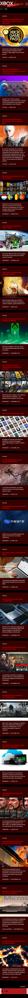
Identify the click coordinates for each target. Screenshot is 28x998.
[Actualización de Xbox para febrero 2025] (14, 240)
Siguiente (22, 986)
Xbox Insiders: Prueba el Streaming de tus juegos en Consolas (11, 367)
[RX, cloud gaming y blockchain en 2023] (14, 567)
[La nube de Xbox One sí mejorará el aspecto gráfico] (14, 955)
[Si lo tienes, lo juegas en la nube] (14, 426)
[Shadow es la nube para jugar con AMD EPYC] (14, 613)
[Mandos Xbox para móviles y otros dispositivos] (14, 710)
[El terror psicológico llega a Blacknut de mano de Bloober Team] (14, 135)
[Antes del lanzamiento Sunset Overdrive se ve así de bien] (14, 856)
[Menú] (26, 4)
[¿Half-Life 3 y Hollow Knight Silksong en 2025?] (14, 287)
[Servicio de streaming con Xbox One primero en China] (14, 759)
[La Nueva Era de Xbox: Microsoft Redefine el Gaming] (14, 333)
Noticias (4, 16)
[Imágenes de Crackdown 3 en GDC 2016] (14, 808)
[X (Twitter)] (2, 991)
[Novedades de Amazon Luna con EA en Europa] (14, 190)
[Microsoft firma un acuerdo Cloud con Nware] (14, 521)
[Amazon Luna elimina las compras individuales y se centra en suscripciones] (14, 86)
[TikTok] (4, 991)
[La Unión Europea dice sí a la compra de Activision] (14, 474)
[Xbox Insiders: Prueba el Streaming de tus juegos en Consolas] (14, 381)
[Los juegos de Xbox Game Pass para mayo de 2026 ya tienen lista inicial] (14, 36)
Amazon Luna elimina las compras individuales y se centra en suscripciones (13, 71)
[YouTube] (6, 991)
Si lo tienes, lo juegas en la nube (13, 413)
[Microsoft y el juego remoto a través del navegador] (14, 906)
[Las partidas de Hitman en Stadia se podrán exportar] (14, 662)
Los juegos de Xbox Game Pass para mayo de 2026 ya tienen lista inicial (13, 21)
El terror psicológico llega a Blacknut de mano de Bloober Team (12, 121)
